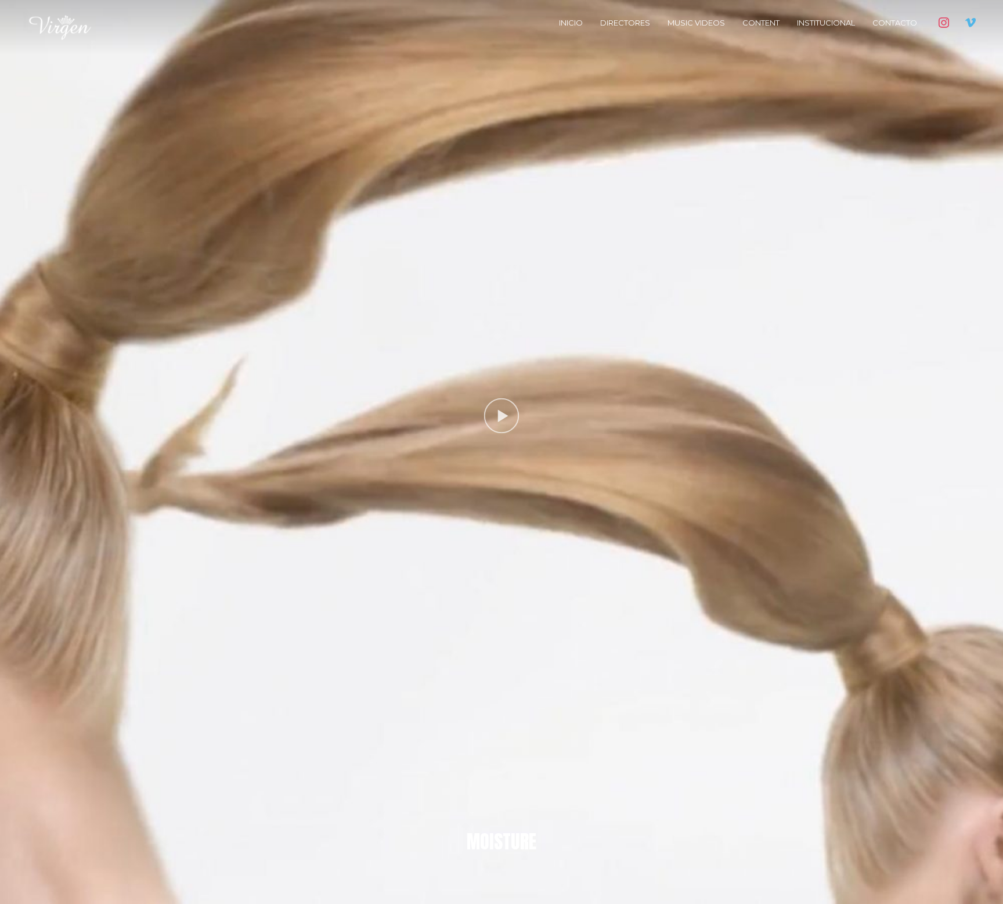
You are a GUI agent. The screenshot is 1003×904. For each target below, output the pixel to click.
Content (761, 22)
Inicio (571, 22)
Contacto (894, 22)
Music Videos (696, 22)
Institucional (826, 22)
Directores (625, 22)
